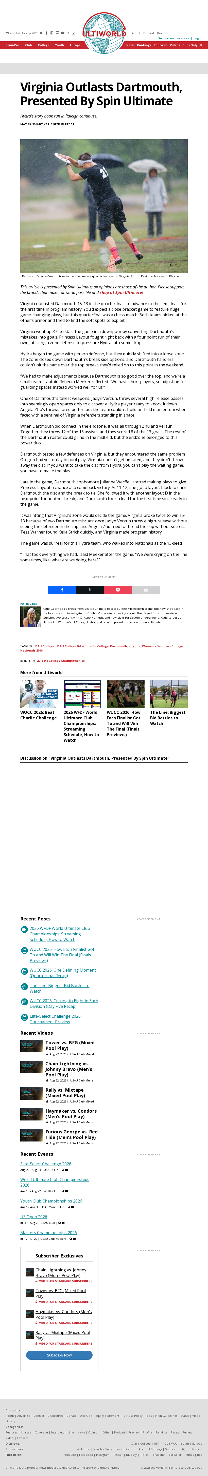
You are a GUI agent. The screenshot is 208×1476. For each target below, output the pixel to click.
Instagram (103, 1455)
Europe (75, 45)
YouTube (69, 1455)
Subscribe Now (59, 1355)
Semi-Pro (12, 45)
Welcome (83, 1449)
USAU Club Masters (53, 1239)
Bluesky (131, 1455)
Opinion (93, 1432)
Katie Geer (52, 124)
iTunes (189, 1455)
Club (28, 45)
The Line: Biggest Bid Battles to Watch (60, 988)
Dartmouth (118, 646)
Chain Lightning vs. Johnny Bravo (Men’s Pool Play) (68, 1069)
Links (70, 1432)
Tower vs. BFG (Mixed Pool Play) (70, 1045)
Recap (69, 124)
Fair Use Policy (133, 1416)
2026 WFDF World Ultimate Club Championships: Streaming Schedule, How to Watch (60, 934)
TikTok (144, 1455)
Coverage (41, 1432)
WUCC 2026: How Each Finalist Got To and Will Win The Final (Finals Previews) (62, 955)
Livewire (23, 1438)
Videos (175, 45)
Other (107, 1432)
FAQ (182, 1449)
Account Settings (150, 1449)
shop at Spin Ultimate (121, 292)
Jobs (149, 1416)
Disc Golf (163, 33)
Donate (71, 1416)
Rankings (144, 45)
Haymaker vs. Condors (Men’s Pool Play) (71, 1113)
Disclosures (55, 1416)
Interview (57, 1432)
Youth (59, 45)
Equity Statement (107, 1416)
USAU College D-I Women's (76, 646)
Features (12, 1432)
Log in (198, 38)
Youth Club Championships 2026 (51, 1201)
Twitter (118, 1455)
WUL (174, 1443)
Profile (147, 1432)
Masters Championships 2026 (48, 1232)
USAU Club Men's (81, 1080)
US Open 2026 (33, 1216)
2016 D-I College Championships (61, 660)
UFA (156, 1443)
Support (171, 1449)
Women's (149, 646)
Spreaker (175, 1455)
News (130, 45)
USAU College (43, 646)
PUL (165, 1443)
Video (10, 1438)
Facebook (86, 1455)
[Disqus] (104, 834)
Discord (148, 33)
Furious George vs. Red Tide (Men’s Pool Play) (71, 1134)
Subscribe (195, 1449)
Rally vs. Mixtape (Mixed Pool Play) (65, 1092)
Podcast (119, 1432)
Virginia (135, 646)
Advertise (23, 1416)
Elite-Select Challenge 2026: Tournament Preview (55, 1019)
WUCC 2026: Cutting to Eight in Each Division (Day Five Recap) (64, 1003)
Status (185, 1416)
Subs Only (190, 45)
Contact (38, 1416)
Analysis (26, 1432)
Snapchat (159, 1455)
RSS (199, 1455)
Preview (134, 1432)
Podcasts (160, 45)
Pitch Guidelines (166, 1416)
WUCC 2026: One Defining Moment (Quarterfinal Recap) (63, 972)
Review (187, 1432)
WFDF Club (51, 1191)
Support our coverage (173, 38)
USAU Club (51, 1170)
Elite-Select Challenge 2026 (22, 33)
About (136, 33)
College (43, 45)
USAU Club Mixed (82, 1054)
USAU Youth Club (52, 1207)
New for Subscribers (107, 1449)
